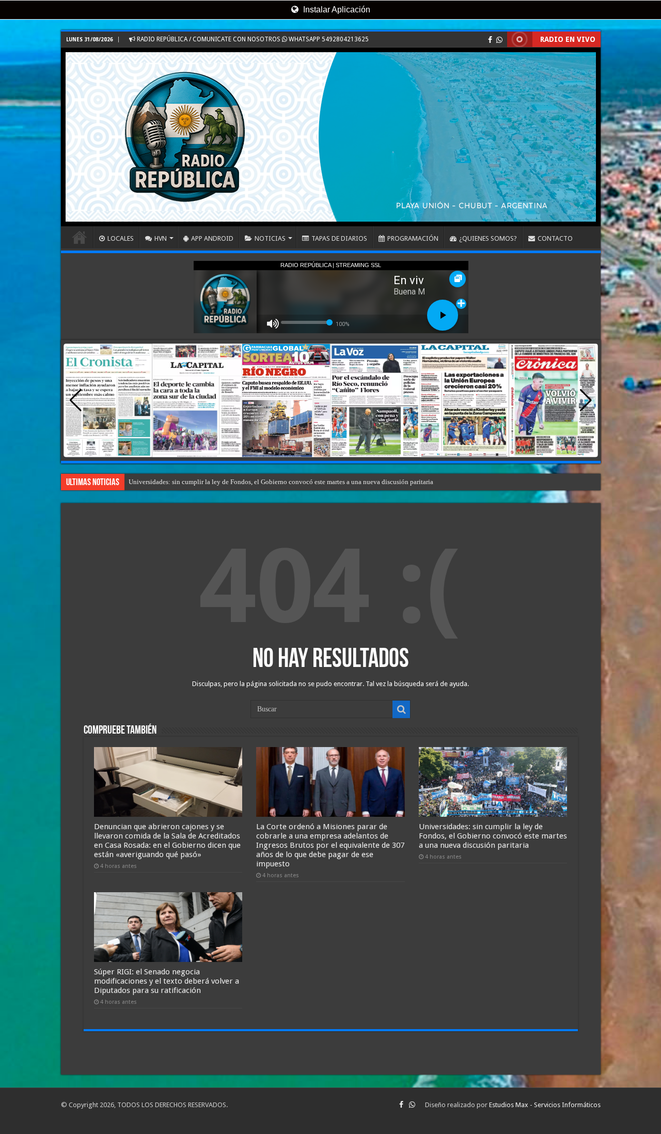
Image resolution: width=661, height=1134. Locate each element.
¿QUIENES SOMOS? (488, 238)
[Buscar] (401, 709)
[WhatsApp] (499, 40)
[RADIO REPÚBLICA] (331, 137)
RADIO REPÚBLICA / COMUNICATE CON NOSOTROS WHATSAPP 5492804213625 (252, 39)
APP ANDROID (212, 238)
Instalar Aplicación (335, 9)
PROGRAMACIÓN (412, 238)
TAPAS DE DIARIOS (339, 238)
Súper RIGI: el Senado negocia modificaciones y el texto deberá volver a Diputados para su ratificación (272, 482)
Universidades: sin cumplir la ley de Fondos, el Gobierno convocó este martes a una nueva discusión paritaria (493, 836)
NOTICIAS (270, 238)
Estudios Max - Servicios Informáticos (545, 1105)
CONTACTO (555, 238)
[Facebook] (490, 40)
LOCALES (120, 238)
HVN (160, 238)
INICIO (79, 237)
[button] (586, 400)
